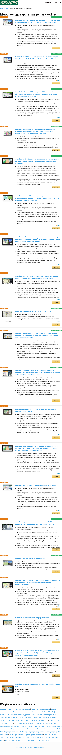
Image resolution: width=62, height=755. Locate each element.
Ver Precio (56, 48)
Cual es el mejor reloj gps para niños (23, 715)
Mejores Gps (4, 8)
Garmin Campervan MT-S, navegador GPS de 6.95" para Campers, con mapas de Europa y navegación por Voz (35, 523)
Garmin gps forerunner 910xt (50, 729)
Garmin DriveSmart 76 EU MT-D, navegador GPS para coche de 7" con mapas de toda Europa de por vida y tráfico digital (37, 21)
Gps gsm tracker (5, 709)
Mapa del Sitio (43, 747)
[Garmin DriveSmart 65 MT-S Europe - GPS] (8, 564)
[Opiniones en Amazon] (7, 320)
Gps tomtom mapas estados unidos (38, 712)
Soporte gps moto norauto (34, 735)
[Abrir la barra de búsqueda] (60, 2)
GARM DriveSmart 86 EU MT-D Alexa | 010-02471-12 (33, 311)
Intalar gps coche (19, 712)
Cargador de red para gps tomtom (36, 720)
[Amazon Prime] (58, 80)
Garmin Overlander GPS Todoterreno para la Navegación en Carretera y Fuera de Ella (36, 410)
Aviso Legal (18, 747)
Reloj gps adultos (11, 740)
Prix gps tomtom (17, 720)
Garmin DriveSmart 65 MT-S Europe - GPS (30, 559)
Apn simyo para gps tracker (40, 709)
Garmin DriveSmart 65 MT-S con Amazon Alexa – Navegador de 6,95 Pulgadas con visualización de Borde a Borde (37, 277)
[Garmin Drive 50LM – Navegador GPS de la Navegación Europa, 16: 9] (8, 689)
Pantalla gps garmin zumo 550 (10, 732)
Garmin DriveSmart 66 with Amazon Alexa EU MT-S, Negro (35, 485)
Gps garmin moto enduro (21, 709)
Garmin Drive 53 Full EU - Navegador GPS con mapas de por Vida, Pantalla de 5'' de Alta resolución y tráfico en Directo (36, 58)
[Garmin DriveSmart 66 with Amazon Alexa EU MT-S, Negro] (8, 487)
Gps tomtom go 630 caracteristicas (37, 718)
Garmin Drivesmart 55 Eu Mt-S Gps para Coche (32, 618)
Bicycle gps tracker (33, 729)
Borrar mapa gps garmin (37, 726)
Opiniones (48, 2)
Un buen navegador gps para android (19, 737)
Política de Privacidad (35, 747)
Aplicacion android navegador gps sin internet (33, 740)
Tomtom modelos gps (44, 715)
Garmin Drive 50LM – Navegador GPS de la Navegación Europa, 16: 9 (37, 685)
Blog (56, 2)
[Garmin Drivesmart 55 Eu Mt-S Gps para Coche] (8, 623)
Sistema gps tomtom (16, 735)
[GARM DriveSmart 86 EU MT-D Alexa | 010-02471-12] (8, 314)
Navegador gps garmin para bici (33, 732)
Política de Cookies (25, 747)
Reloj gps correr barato (17, 729)
